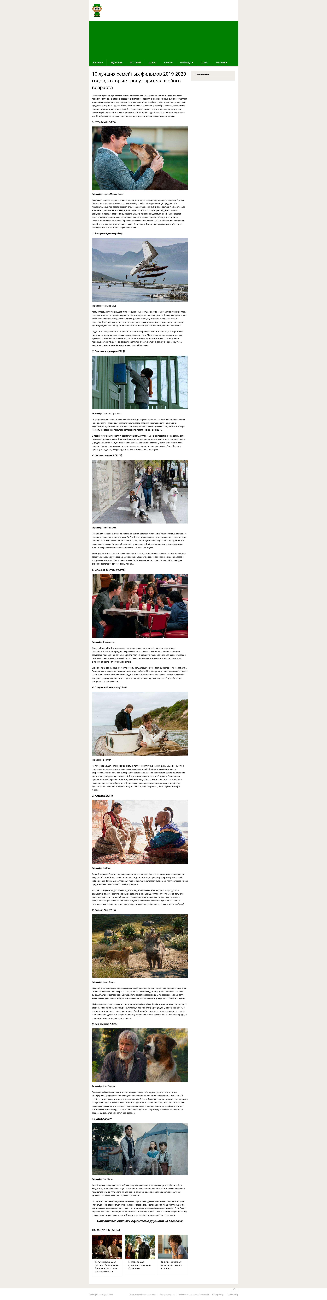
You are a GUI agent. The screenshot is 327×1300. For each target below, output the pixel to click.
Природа (185, 62)
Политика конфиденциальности (143, 1294)
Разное (220, 62)
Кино (167, 62)
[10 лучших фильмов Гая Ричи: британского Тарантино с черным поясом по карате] (107, 1247)
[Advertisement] (163, 40)
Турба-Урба (93, 1294)
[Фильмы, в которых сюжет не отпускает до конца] (173, 1247)
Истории (135, 62)
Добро (152, 62)
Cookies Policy (232, 1294)
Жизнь (97, 62)
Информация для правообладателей (193, 1294)
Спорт (204, 62)
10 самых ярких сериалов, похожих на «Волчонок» (139, 1265)
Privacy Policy (217, 1294)
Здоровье (116, 62)
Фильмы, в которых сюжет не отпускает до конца (171, 1265)
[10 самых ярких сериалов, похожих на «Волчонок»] (140, 1247)
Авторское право (167, 1294)
